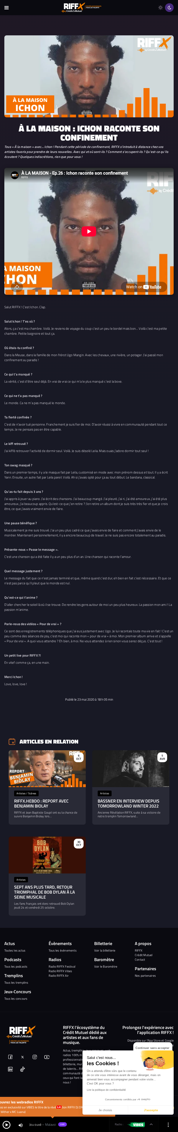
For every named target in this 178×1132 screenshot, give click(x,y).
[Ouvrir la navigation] (6, 7)
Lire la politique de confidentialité (106, 1089)
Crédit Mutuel (144, 955)
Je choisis (105, 1110)
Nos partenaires (145, 975)
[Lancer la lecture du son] (6, 1124)
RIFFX (138, 950)
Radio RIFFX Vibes (60, 971)
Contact (140, 959)
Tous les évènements (63, 950)
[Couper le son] (20, 1125)
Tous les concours (15, 998)
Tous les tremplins (16, 982)
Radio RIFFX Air (59, 975)
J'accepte (151, 1110)
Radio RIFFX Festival (62, 966)
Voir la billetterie (104, 950)
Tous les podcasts (15, 966)
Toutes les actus (14, 950)
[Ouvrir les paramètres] (168, 1124)
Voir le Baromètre (105, 966)
